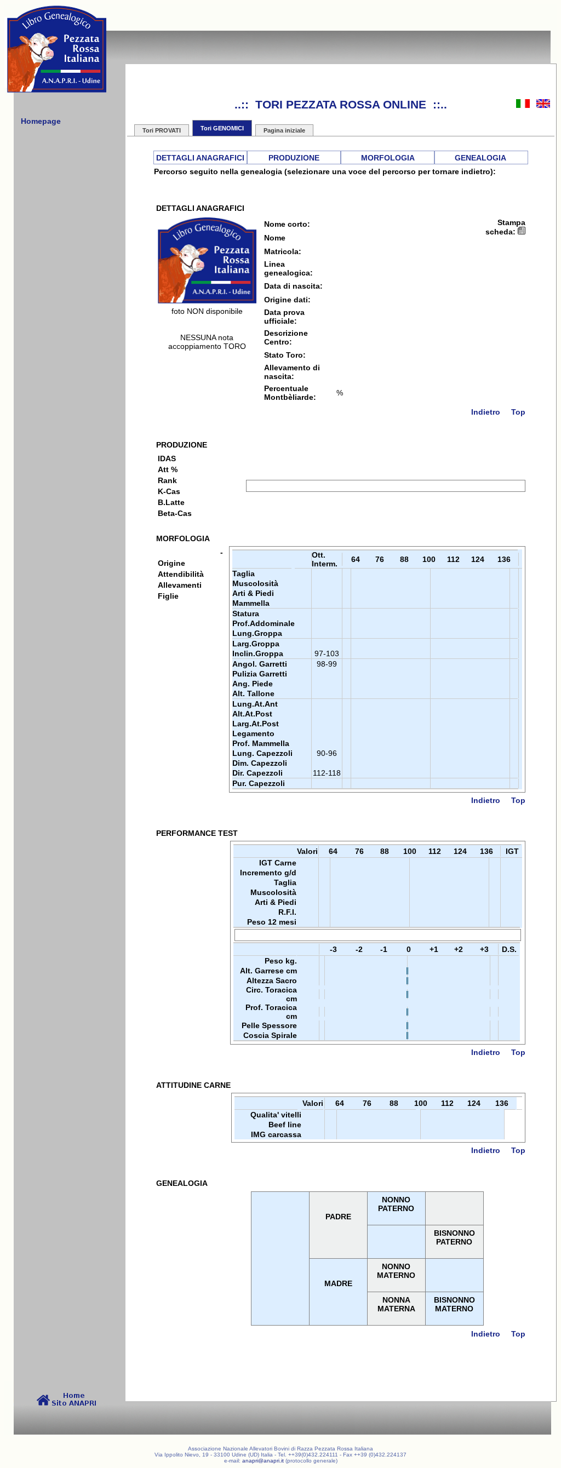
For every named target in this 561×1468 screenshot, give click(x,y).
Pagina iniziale (284, 130)
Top (518, 412)
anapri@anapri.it (263, 1461)
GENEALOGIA (480, 157)
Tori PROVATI (161, 130)
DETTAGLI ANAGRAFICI (200, 157)
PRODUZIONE (293, 157)
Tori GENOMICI (222, 128)
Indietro (485, 412)
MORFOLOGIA (388, 157)
